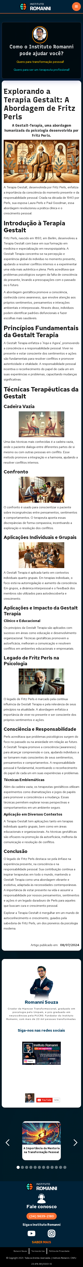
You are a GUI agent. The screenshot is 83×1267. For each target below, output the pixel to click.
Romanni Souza (20, 1251)
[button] (76, 6)
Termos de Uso (38, 1251)
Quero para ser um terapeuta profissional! (41, 70)
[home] (43, 6)
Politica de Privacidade (59, 1251)
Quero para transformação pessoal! (40, 62)
